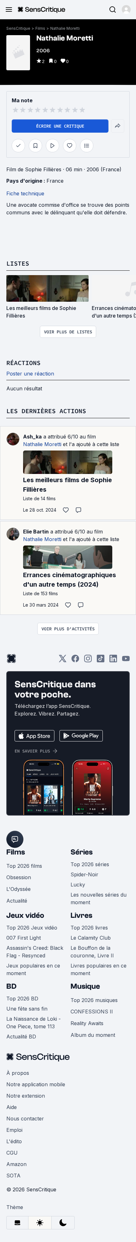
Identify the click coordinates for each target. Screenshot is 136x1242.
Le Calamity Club (91, 938)
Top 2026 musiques (94, 1000)
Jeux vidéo (25, 915)
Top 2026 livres (89, 927)
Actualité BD (21, 1036)
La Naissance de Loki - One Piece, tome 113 (33, 1023)
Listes (17, 263)
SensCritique (18, 28)
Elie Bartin (36, 531)
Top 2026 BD (22, 998)
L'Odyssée (18, 889)
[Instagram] (88, 660)
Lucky (78, 884)
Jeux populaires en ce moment (33, 969)
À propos (17, 1073)
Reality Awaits (87, 1023)
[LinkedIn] (113, 660)
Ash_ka (32, 436)
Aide (11, 1107)
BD (11, 986)
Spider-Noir (84, 874)
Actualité (16, 901)
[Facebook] (75, 660)
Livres (81, 915)
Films (40, 28)
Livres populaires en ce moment (99, 969)
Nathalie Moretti (65, 28)
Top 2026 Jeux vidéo (31, 927)
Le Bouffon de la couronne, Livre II (92, 952)
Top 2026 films (24, 866)
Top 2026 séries (90, 864)
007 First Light (23, 938)
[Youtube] (126, 660)
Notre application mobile (35, 1084)
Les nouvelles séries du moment (99, 898)
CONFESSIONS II (92, 1011)
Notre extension (25, 1096)
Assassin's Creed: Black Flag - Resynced (34, 952)
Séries (82, 852)
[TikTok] (100, 660)
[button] (126, 9)
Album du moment (93, 1035)
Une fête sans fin (26, 1009)
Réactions (23, 363)
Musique (85, 986)
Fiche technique (25, 193)
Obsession (18, 877)
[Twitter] (62, 660)
